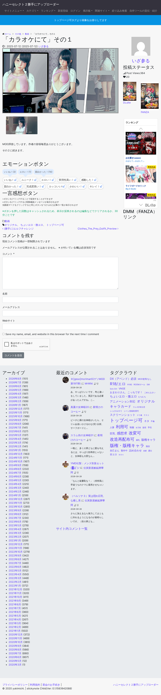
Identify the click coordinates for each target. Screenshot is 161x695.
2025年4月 (15, 438)
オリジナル (11, 224)
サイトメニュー (13, 10)
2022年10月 (16, 551)
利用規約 (35, 684)
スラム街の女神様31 (82, 435)
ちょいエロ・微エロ (31, 224)
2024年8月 (15, 468)
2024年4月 (15, 484)
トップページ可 (55, 224)
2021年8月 (15, 604)
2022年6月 (15, 566)
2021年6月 (15, 611)
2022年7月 (15, 563)
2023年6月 (15, 521)
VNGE (122, 388)
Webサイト (8, 320)
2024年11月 (15, 457)
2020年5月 (15, 660)
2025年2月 (15, 446)
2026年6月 (15, 386)
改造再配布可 (122, 439)
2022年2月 (15, 581)
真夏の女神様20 (80, 407)
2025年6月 (15, 431)
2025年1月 (15, 450)
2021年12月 (15, 589)
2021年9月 (15, 600)
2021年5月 (15, 615)
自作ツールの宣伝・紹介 (143, 10)
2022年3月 (15, 578)
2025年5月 (15, 435)
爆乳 (138, 440)
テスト (146, 415)
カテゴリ (31, 10)
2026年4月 (15, 393)
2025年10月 (16, 416)
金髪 (145, 451)
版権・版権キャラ (127, 445)
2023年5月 (15, 525)
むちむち (142, 397)
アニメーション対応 (122, 401)
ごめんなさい (149, 392)
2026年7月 (15, 382)
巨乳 (112, 433)
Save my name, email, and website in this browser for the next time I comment (52, 334)
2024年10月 (16, 461)
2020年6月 (15, 657)
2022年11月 (15, 548)
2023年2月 (15, 536)
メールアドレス (11, 307)
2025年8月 (15, 423)
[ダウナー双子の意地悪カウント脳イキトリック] (141, 142)
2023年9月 (15, 510)
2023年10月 (16, 506)
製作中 (124, 450)
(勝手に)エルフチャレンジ (18, 228)
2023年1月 (15, 540)
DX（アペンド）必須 (123, 378)
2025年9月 (15, 420)
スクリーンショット (122, 414)
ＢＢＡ (121, 455)
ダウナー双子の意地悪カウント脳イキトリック (140, 157)
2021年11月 (15, 593)
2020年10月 (16, 642)
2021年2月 (15, 627)
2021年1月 (15, 630)
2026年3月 (15, 397)
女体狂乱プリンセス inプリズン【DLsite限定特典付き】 (140, 193)
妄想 (144, 427)
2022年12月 (16, 544)
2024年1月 (15, 495)
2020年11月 (15, 638)
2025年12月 (16, 408)
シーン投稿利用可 (131, 411)
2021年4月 (15, 619)
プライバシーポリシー (15, 684)
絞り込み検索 (119, 10)
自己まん (114, 450)
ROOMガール (139, 384)
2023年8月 (15, 514)
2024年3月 (15, 487)
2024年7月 (15, 472)
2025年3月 (15, 442)
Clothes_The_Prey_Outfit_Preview (97, 228)
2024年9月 (15, 465)
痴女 (148, 446)
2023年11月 (15, 502)
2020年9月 (15, 645)
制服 (132, 427)
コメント (8, 253)
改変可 (135, 432)
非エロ (113, 454)
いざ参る (44, 46)
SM (148, 384)
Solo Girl (113, 389)
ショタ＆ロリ (116, 411)
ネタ (146, 421)
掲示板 (87, 10)
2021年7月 (15, 608)
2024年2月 (15, 491)
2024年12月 (16, 453)
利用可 (122, 426)
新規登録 (63, 10)
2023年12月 (16, 499)
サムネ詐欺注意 (139, 407)
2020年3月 (15, 664)
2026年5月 (15, 389)
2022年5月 (15, 570)
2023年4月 (15, 529)
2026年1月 (15, 405)
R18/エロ (118, 383)
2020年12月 (16, 634)
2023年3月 (15, 532)
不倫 (153, 421)
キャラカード (120, 406)
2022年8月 (15, 559)
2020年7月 (15, 653)
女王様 (138, 427)
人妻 (112, 427)
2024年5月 (15, 480)
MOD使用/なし (145, 379)
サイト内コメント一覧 (72, 529)
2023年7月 (15, 517)
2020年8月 (15, 649)
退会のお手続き (51, 684)
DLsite (150, 205)
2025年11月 (15, 412)
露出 (150, 451)
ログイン (75, 10)
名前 (4, 293)
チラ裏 (139, 415)
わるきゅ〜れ (131, 198)
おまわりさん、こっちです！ (126, 392)
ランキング (47, 10)
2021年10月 (15, 596)
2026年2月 (15, 401)
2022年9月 (15, 555)
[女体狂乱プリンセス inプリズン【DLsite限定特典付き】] (141, 178)
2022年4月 (15, 574)
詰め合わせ (135, 450)
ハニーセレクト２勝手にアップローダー (31, 4)
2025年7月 (15, 427)
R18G (129, 384)
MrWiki (89, 383)
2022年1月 (15, 585)
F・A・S (129, 161)
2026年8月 (15, 378)
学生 (150, 427)
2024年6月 (15, 476)
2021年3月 (15, 623)
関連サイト (101, 10)
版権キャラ (148, 439)
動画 (7, 221)
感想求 (122, 433)
